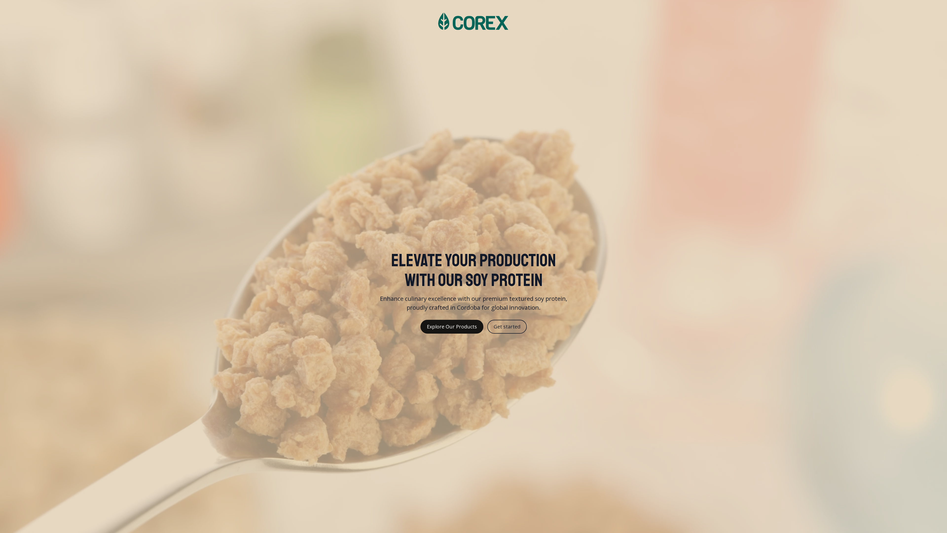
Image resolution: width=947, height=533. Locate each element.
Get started (507, 326)
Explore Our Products (452, 326)
